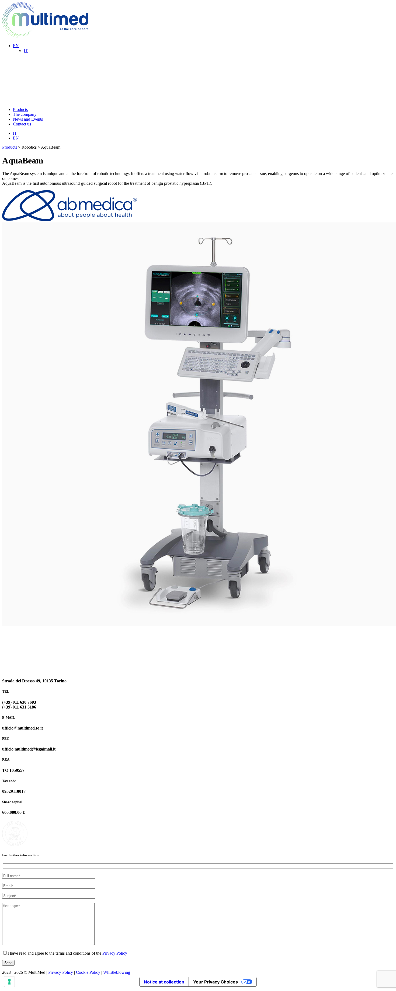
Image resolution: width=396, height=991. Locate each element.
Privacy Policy (114, 953)
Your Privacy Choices (215, 982)
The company (24, 114)
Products (20, 109)
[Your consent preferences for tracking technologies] (9, 981)
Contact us (22, 124)
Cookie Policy (88, 972)
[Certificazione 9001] (46, 844)
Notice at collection (164, 982)
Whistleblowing (116, 972)
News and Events (28, 119)
